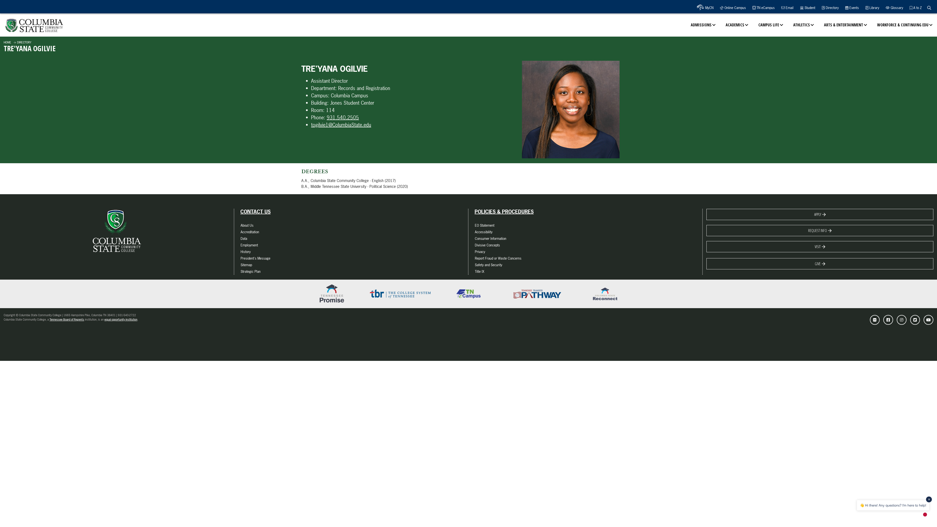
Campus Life (768, 25)
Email (789, 7)
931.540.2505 (343, 117)
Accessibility (483, 232)
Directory (832, 7)
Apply (817, 214)
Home (7, 42)
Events (853, 7)
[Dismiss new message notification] (929, 499)
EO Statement (484, 225)
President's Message (255, 258)
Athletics (801, 25)
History (246, 251)
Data (244, 238)
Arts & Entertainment (843, 25)
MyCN (708, 7)
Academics (735, 25)
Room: (318, 110)
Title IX (479, 271)
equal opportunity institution (120, 320)
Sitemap (246, 265)
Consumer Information (490, 238)
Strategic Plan (251, 271)
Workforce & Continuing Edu (902, 25)
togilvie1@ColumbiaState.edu (341, 125)
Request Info (817, 230)
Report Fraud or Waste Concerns (498, 258)
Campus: (320, 95)
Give (818, 263)
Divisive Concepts (487, 245)
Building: (320, 103)
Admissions (701, 25)
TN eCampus (765, 7)
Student (809, 7)
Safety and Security (488, 265)
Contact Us (255, 212)
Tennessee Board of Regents (67, 320)
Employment (249, 245)
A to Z (917, 7)
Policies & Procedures (504, 212)
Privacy (480, 251)
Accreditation (250, 232)
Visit (818, 246)
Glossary (896, 7)
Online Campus (734, 7)
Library (873, 7)
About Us (247, 225)
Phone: (318, 117)
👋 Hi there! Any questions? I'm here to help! (893, 505)
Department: (324, 88)
